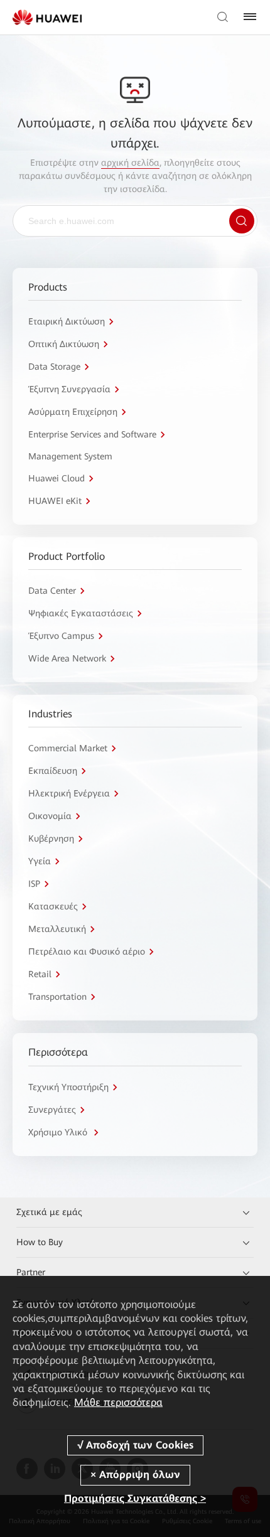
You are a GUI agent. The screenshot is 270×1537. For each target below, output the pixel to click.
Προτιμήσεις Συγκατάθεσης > (135, 1498)
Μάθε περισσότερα (118, 1402)
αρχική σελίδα (130, 163)
